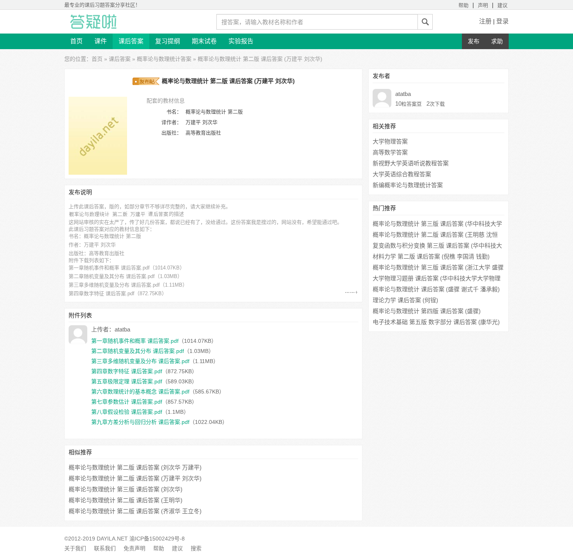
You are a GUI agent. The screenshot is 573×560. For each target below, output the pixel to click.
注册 (485, 21)
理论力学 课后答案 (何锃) (405, 300)
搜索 (196, 548)
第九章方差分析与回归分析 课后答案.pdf (140, 422)
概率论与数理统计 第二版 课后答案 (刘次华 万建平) (135, 467)
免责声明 (134, 548)
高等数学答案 (390, 152)
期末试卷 (204, 41)
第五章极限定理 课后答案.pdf (126, 381)
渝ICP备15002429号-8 (157, 538)
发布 (473, 41)
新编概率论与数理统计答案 (408, 185)
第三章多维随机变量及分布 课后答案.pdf (114, 285)
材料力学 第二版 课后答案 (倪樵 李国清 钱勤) (431, 256)
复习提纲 (167, 41)
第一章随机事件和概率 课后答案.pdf (109, 268)
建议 (502, 5)
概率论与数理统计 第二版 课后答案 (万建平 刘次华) (135, 478)
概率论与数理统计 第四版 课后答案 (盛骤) (427, 311)
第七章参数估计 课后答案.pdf (126, 402)
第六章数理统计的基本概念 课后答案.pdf (140, 391)
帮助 (463, 5)
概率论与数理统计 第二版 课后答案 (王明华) (125, 500)
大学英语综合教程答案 (402, 174)
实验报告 (240, 41)
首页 (76, 41)
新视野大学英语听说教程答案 (411, 163)
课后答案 (130, 41)
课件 (100, 41)
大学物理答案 (390, 141)
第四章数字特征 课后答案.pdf (101, 293)
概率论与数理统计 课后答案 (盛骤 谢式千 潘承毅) (436, 289)
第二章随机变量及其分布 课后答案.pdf (112, 276)
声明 (483, 5)
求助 (497, 41)
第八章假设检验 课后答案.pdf (126, 412)
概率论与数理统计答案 (164, 59)
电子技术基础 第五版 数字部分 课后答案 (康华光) (436, 322)
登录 (502, 21)
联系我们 (105, 548)
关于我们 (75, 548)
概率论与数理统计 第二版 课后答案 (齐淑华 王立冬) (135, 511)
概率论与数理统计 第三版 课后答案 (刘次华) (125, 489)
